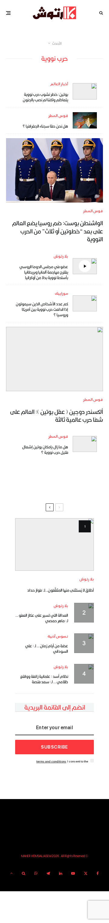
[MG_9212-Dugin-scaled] (54, 359)
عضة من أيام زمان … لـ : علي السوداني (46, 648)
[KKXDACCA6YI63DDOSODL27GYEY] (54, 170)
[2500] (85, 120)
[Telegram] (48, 873)
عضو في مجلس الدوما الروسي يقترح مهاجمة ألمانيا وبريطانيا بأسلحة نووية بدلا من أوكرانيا (43, 272)
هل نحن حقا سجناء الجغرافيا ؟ (45, 126)
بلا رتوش (61, 256)
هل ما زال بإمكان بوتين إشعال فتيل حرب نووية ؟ (45, 449)
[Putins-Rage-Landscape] (85, 444)
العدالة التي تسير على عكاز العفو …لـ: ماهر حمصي (41, 618)
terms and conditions (51, 761)
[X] (85, 873)
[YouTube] (73, 873)
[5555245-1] (54, 544)
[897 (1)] (85, 303)
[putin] (85, 91)
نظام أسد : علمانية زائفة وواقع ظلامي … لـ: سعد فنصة (44, 679)
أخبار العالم (59, 84)
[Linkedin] (60, 873)
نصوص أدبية (58, 636)
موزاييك (61, 293)
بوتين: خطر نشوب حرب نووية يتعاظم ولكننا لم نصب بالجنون (45, 97)
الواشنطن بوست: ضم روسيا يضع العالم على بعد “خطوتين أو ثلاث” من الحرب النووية (57, 231)
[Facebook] (97, 873)
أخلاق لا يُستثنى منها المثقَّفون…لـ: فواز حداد (60, 590)
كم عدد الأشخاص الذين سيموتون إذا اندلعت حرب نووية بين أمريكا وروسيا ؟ (42, 309)
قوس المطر (58, 116)
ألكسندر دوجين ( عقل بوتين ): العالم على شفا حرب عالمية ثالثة (56, 416)
